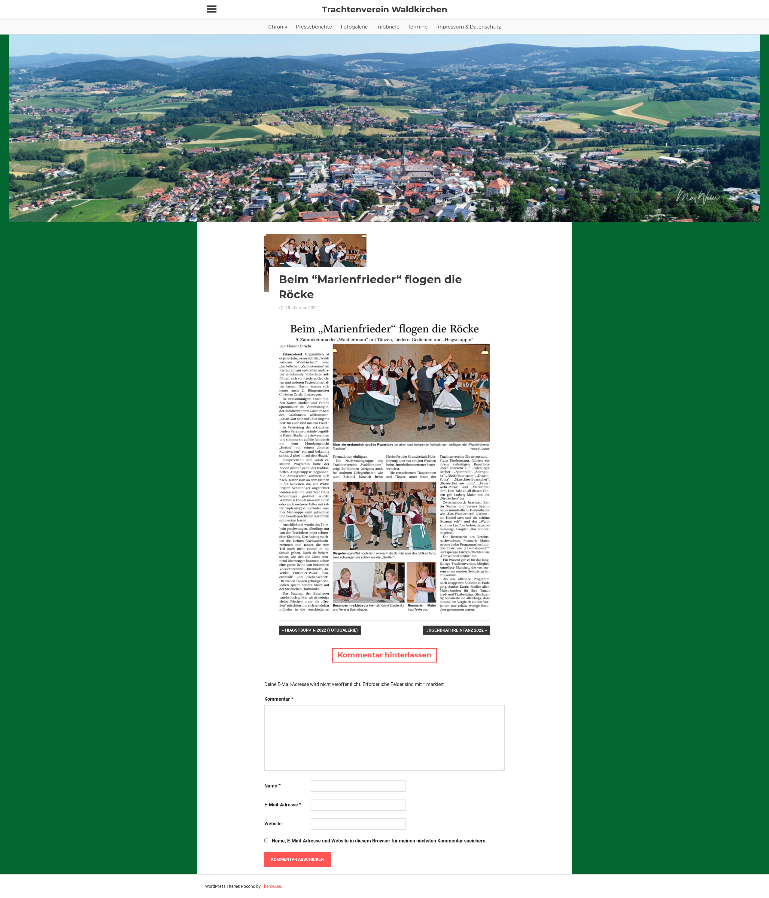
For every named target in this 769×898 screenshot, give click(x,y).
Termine (418, 27)
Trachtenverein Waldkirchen (384, 9)
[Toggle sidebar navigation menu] (211, 9)
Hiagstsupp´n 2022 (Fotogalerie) (321, 631)
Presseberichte (314, 27)
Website (273, 824)
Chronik (277, 27)
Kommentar (278, 699)
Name (272, 786)
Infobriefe (388, 27)
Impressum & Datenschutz (468, 27)
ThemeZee (271, 886)
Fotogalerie (354, 27)
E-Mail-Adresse (282, 805)
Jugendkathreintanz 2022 (455, 631)
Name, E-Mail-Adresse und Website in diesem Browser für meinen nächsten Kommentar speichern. (379, 841)
